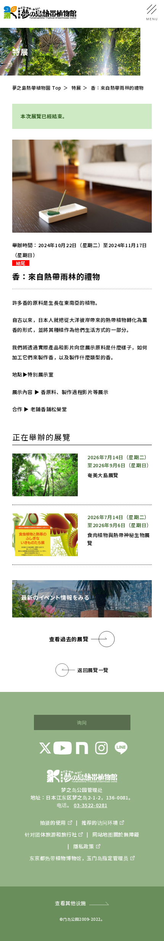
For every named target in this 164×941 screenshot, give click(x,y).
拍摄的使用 (53, 822)
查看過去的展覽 (68, 639)
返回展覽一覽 (93, 670)
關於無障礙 (126, 834)
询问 (82, 722)
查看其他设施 (70, 903)
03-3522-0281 (90, 805)
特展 (76, 87)
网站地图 (102, 834)
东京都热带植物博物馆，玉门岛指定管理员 (78, 858)
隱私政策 (83, 846)
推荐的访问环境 (100, 822)
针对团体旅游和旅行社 (51, 834)
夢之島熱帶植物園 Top (36, 87)
